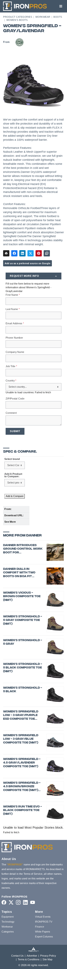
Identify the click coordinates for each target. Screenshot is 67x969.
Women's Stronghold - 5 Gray (22, 642)
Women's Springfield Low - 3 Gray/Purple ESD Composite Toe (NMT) (20, 715)
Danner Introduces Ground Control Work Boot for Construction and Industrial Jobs (23, 549)
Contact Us (17, 955)
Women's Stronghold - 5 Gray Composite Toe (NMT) (22, 620)
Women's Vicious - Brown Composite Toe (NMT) (22, 596)
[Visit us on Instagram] (18, 902)
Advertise (32, 955)
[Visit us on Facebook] (4, 902)
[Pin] (39, 253)
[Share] (14, 253)
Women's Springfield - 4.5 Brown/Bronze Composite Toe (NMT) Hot (22, 786)
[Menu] (61, 6)
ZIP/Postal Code (15, 398)
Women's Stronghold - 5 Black (22, 689)
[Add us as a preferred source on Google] (47, 253)
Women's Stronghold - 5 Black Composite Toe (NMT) (22, 667)
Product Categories (17, 17)
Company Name (15, 352)
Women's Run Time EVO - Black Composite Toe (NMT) (22, 810)
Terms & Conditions (28, 959)
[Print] (6, 253)
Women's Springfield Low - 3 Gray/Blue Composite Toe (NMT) (20, 739)
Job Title (11, 366)
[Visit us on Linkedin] (25, 902)
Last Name (13, 309)
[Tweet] (30, 253)
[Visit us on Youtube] (32, 902)
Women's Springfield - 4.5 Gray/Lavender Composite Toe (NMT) (22, 762)
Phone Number (14, 338)
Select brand (12, 459)
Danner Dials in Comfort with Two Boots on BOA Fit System (19, 572)
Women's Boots (17, 20)
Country (11, 380)
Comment (11, 413)
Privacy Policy (48, 955)
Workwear (42, 17)
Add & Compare (15, 496)
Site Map (47, 959)
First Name (13, 295)
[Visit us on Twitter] (11, 902)
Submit (15, 431)
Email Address (15, 323)
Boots (57, 17)
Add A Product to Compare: (13, 475)
